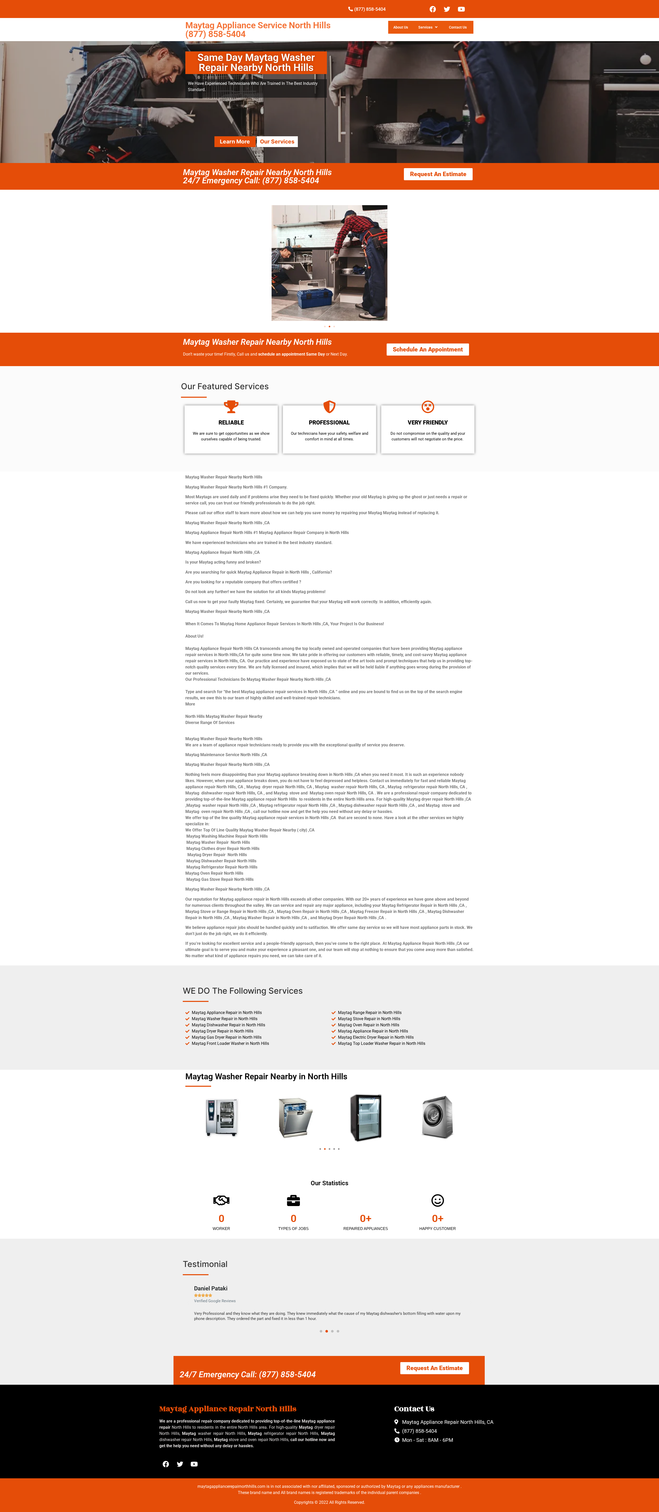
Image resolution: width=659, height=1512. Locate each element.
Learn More (235, 141)
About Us (400, 27)
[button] (325, 326)
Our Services (277, 141)
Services (425, 27)
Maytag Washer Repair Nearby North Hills (257, 342)
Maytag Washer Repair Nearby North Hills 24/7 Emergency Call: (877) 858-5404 (257, 176)
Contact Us (458, 27)
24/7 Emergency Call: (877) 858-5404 (248, 1374)
